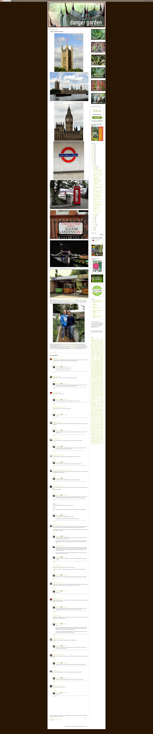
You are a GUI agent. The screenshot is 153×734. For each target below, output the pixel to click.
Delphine (54, 685)
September (95, 214)
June (94, 218)
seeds (102, 425)
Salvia (98, 422)
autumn (92, 342)
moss (94, 394)
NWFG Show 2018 (94, 405)
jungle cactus (93, 387)
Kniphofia (92, 389)
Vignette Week (95, 439)
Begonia (92, 344)
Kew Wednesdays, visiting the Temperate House (98, 191)
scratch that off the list (94, 425)
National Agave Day (96, 399)
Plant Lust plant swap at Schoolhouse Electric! (97, 196)
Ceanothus (93, 350)
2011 (93, 227)
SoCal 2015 (96, 428)
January (94, 225)
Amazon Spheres (100, 340)
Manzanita (97, 393)
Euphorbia (97, 360)
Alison (54, 358)
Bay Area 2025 (100, 343)
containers (93, 352)
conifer (96, 351)
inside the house (94, 386)
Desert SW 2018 (98, 354)
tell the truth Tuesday (99, 432)
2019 (93, 154)
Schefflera (101, 424)
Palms (96, 411)
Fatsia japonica (98, 362)
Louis (54, 439)
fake (94, 361)
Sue (53, 670)
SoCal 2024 (93, 430)
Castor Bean (101, 349)
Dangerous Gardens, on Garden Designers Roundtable (97, 182)
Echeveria (101, 356)
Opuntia (98, 406)
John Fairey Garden (100, 386)
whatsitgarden (72, 347)
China (102, 350)
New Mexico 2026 (97, 400)
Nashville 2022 (97, 398)
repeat (92, 421)
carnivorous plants (94, 349)
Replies (55, 364)
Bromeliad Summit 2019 (99, 346)
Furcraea (101, 365)
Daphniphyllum (96, 353)
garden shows (97, 375)
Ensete (97, 358)
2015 (93, 160)
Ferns (102, 363)
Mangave (92, 393)
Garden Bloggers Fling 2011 (98, 367)
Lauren (54, 376)
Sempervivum (93, 426)
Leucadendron (101, 390)
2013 (93, 163)
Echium (92, 357)
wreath (92, 443)
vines (99, 439)
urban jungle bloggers (94, 436)
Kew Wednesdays (98, 387)
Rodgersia (98, 421)
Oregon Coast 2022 (98, 407)
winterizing (94, 442)
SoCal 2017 (101, 428)
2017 (93, 157)
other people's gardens (97, 409)
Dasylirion (101, 353)
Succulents (93, 431)
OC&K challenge (99, 405)
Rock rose (54, 598)
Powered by (94, 121)
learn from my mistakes (97, 389)
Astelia (92, 341)
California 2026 (100, 347)
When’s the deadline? (96, 203)
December (95, 165)
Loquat (99, 391)
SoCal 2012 (99, 427)
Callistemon (101, 348)
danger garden (58, 366)
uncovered (94, 435)
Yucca (97, 443)
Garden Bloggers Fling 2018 (98, 371)
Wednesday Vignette (95, 440)
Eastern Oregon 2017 (97, 356)
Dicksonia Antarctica (100, 355)
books (102, 345)
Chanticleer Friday (98, 350)
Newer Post (52, 718)
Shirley (54, 565)
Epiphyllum (101, 358)
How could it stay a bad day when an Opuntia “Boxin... (97, 187)
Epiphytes (92, 359)
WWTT (95, 443)
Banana (98, 342)
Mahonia (97, 392)
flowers (94, 364)
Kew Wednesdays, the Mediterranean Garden (97, 180)
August (94, 215)
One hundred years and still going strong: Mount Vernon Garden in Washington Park (97, 317)
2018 (93, 156)
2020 (93, 153)
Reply (54, 362)
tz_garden (94, 304)
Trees (99, 434)
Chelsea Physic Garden (82, 299)
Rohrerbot (54, 582)
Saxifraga (97, 424)
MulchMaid (54, 422)
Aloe (96, 340)
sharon (54, 392)
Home (69, 718)
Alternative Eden (72, 300)
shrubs (102, 426)
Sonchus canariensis (99, 430)
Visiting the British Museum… (97, 201)
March (94, 222)
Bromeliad (93, 346)
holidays (101, 381)
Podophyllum (98, 417)
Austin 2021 (98, 341)
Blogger (87, 726)
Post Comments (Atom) (58, 719)
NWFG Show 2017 (100, 404)
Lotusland (101, 391)
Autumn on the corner (96, 206)
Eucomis (92, 360)
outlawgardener (55, 455)
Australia (102, 341)
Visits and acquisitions (95, 305)
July (94, 217)
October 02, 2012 (57, 670)
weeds (102, 440)
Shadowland (98, 426)
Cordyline (98, 352)
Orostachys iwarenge (99, 408)
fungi (99, 365)
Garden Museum (72, 299)
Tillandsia (95, 434)
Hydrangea (92, 385)
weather (101, 439)
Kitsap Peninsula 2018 (99, 388)
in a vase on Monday (99, 385)
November (95, 167)
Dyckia (92, 356)
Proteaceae (93, 419)
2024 (93, 147)
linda (53, 615)
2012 (93, 164)
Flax (91, 364)
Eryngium (101, 359)
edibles (97, 357)
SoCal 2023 (101, 429)
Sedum (99, 425)
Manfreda (101, 392)
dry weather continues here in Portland (68, 345)
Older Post (85, 718)
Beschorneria (96, 344)
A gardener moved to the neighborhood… (97, 177)
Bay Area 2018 (95, 343)
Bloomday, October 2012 (97, 194)
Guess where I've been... (97, 212)
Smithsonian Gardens (94, 427)
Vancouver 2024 (100, 436)
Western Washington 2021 (95, 441)
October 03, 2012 (59, 685)
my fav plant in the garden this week (97, 395)
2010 (93, 228)
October (94, 168)
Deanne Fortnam (55, 654)
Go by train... (95, 189)
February (94, 224)
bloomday (97, 345)
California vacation (94, 348)
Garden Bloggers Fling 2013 (96, 368)
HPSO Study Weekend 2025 (98, 384)
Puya (96, 419)
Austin (95, 341)
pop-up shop (97, 418)
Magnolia (92, 392)
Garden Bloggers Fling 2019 (95, 372)
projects (101, 418)
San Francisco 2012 (97, 423)
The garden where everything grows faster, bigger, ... (97, 205)
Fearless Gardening (97, 363)
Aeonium (92, 338)
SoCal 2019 (93, 429)
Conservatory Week (100, 351)
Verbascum (98, 437)
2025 (93, 146)
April (94, 221)
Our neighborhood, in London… (96, 208)
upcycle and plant (100, 435)
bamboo (95, 342)
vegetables (93, 437)
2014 (93, 161)
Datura (92, 354)
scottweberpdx (55, 638)
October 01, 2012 (58, 358)
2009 (93, 230)
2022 (93, 150)
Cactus (95, 347)
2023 (93, 149)
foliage (97, 364)
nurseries (93, 404)
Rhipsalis (95, 421)
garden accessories (94, 366)
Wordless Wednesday (99, 442)
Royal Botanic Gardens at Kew (62, 299)
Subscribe (97, 117)
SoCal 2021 (97, 429)
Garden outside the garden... (97, 173)
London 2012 (54, 352)
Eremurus (97, 359)
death (94, 354)
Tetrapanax (93, 433)
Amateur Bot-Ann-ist (56, 407)
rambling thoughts (99, 420)
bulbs (92, 347)
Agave (92, 340)
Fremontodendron (95, 365)
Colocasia (92, 351)
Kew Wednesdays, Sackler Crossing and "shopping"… (98, 170)
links (91, 391)
